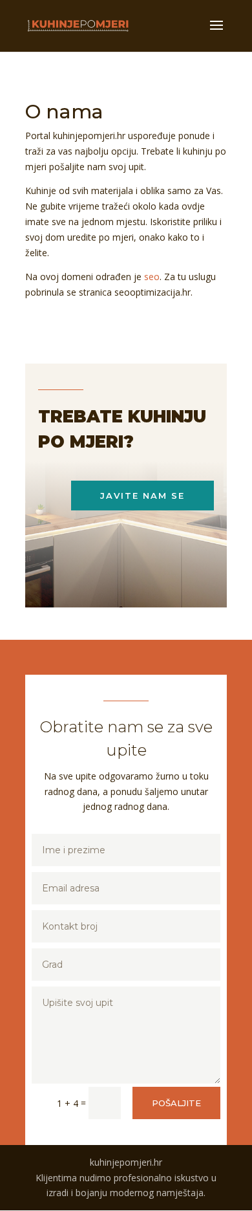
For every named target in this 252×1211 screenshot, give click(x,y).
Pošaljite (176, 1103)
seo (152, 276)
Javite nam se (142, 495)
